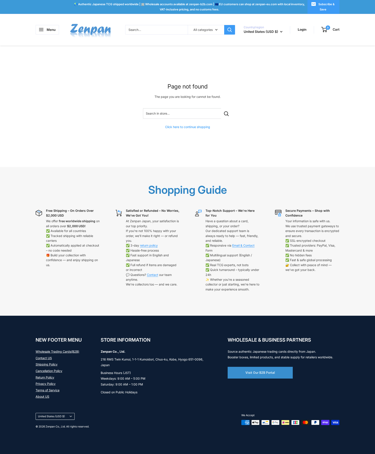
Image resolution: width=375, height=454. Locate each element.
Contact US (44, 358)
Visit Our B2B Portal (260, 372)
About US (42, 396)
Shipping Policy (47, 364)
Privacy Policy (46, 384)
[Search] (229, 29)
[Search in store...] (226, 113)
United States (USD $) (51, 416)
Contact (152, 275)
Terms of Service (47, 390)
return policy (149, 245)
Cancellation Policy (49, 371)
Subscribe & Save (326, 6)
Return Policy (45, 377)
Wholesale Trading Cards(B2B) (57, 351)
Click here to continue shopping (187, 127)
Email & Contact (243, 245)
